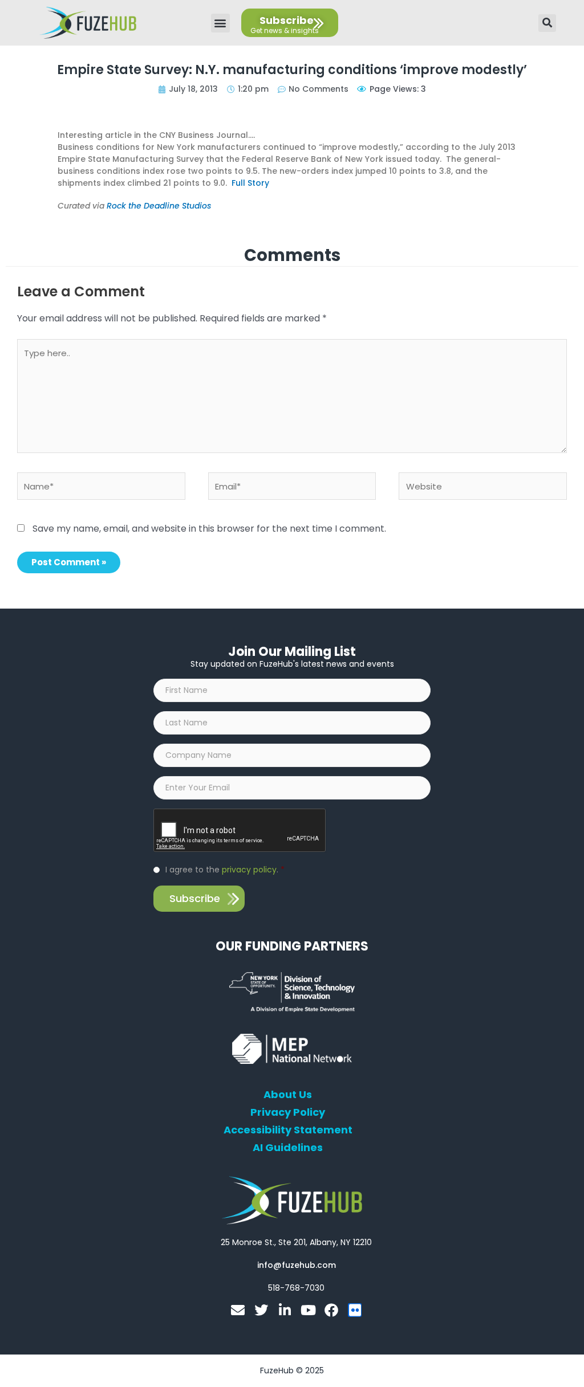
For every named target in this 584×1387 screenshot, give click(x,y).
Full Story (250, 183)
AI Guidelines (288, 1147)
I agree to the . (225, 869)
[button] (220, 23)
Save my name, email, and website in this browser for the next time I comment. (209, 528)
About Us (287, 1094)
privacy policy (249, 869)
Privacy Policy (287, 1112)
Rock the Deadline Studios (159, 205)
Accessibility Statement (288, 1130)
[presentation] (240, 831)
